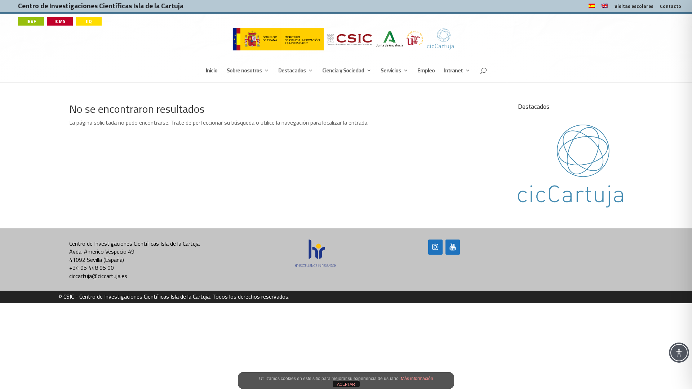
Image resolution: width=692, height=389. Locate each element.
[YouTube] (452, 247)
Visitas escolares (634, 7)
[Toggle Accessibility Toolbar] (679, 352)
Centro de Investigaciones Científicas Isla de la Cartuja (100, 7)
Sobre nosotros (244, 71)
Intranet (453, 71)
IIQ (89, 21)
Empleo (426, 71)
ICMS (60, 21)
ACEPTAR (346, 384)
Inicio (211, 71)
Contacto (670, 7)
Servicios (391, 71)
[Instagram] (435, 247)
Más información (417, 378)
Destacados (292, 71)
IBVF (31, 21)
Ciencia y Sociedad (343, 71)
